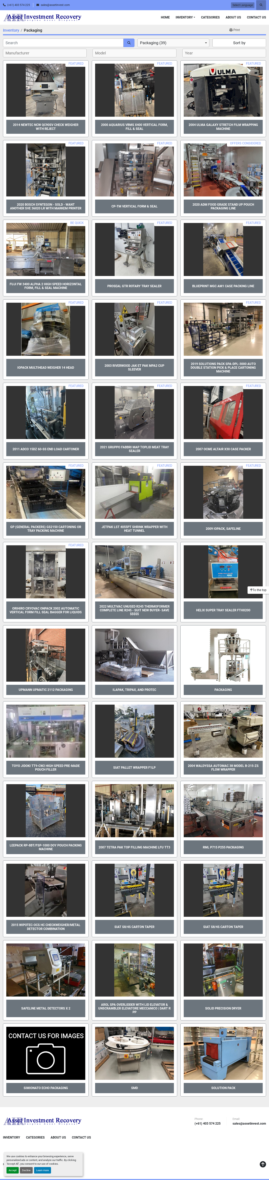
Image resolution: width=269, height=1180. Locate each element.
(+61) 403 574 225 (18, 4)
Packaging (223, 690)
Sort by (239, 42)
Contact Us (256, 17)
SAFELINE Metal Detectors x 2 (45, 1008)
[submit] (128, 43)
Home (165, 17)
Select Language (243, 5)
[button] (185, 17)
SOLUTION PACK (223, 1088)
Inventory (184, 17)
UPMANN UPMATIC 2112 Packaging (46, 690)
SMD (134, 1088)
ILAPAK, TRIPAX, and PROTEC (134, 690)
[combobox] (173, 43)
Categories (210, 17)
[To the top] (263, 1164)
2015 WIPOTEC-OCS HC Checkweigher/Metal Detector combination (45, 927)
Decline (26, 1170)
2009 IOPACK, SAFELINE (223, 529)
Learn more (42, 1170)
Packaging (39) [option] (153, 42)
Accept (13, 1170)
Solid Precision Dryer (223, 1008)
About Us (233, 17)
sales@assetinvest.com (55, 4)
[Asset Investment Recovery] (42, 1121)
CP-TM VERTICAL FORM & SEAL (134, 206)
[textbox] (20, 53)
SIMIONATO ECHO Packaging (46, 1088)
